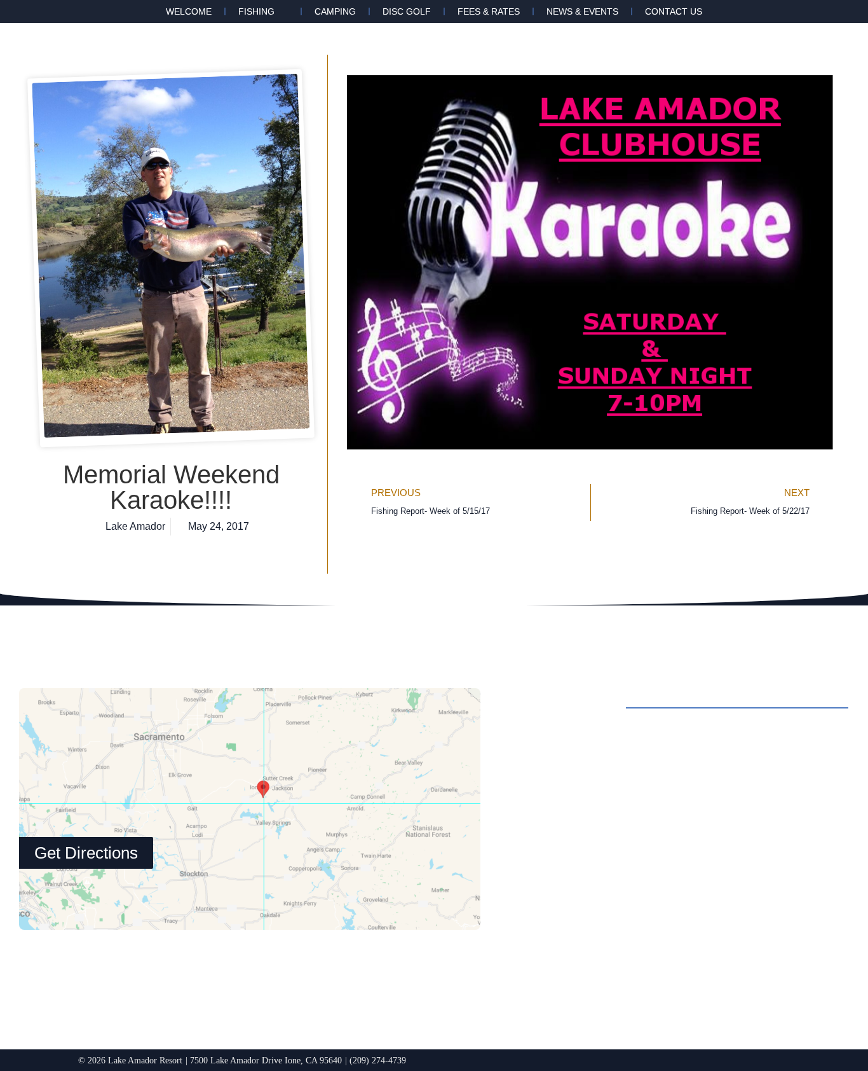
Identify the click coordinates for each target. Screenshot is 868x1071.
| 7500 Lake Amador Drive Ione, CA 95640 (264, 1060)
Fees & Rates (489, 11)
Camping (335, 11)
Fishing (256, 11)
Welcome (189, 11)
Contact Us (673, 11)
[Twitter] (604, 951)
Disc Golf (407, 11)
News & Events (582, 11)
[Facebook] (534, 951)
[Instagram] (569, 951)
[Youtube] (639, 951)
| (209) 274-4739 (375, 1060)
